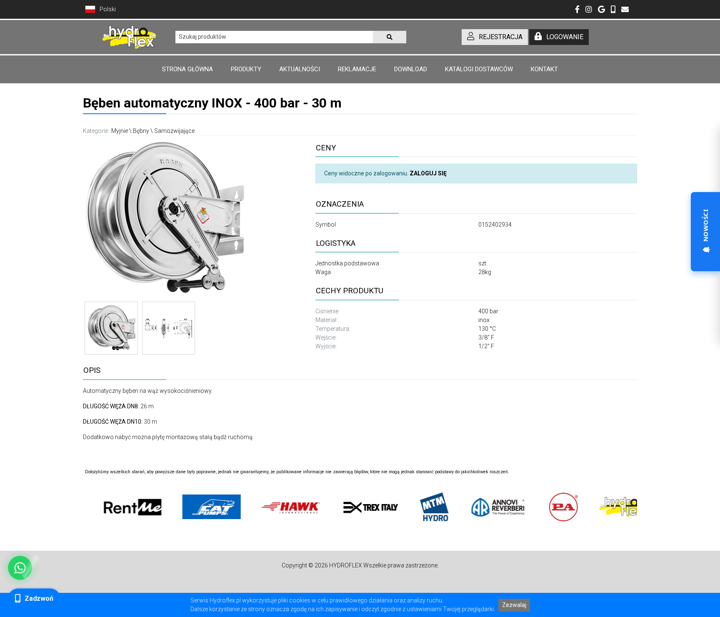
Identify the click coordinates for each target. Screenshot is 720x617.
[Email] (625, 10)
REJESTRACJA (500, 37)
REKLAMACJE (357, 69)
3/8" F (486, 337)
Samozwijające (174, 130)
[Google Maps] (601, 10)
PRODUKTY (246, 69)
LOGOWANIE (564, 37)
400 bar (488, 311)
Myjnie (119, 130)
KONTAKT (544, 69)
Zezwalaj (514, 605)
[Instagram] (588, 10)
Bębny (141, 130)
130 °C (487, 328)
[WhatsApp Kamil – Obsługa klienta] (20, 568)
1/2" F (486, 346)
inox (484, 320)
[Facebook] (577, 10)
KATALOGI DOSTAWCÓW (479, 69)
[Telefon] (613, 10)
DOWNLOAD (410, 69)
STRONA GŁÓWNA (187, 69)
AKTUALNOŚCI (299, 69)
